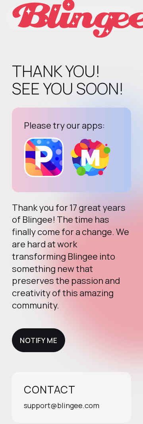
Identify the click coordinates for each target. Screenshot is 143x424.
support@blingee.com (61, 405)
